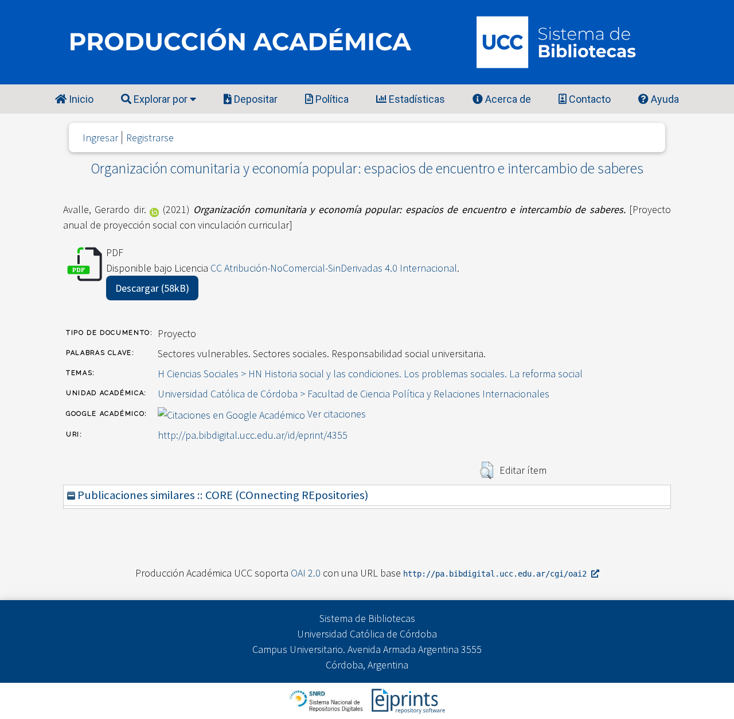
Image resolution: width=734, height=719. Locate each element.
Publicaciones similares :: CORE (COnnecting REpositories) (221, 495)
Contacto (589, 99)
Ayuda (664, 99)
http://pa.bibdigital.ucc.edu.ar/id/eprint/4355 (253, 435)
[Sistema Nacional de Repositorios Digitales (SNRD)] (327, 699)
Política (331, 99)
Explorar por (160, 99)
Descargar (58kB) (152, 288)
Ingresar (100, 137)
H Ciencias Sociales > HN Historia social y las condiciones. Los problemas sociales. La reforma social (370, 373)
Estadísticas (415, 99)
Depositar (255, 99)
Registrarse (150, 137)
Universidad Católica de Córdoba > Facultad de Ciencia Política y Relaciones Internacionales (353, 393)
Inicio (80, 99)
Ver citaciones (336, 413)
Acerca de (507, 99)
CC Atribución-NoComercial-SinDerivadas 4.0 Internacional (333, 268)
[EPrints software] (407, 699)
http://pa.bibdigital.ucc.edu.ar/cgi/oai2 (497, 573)
